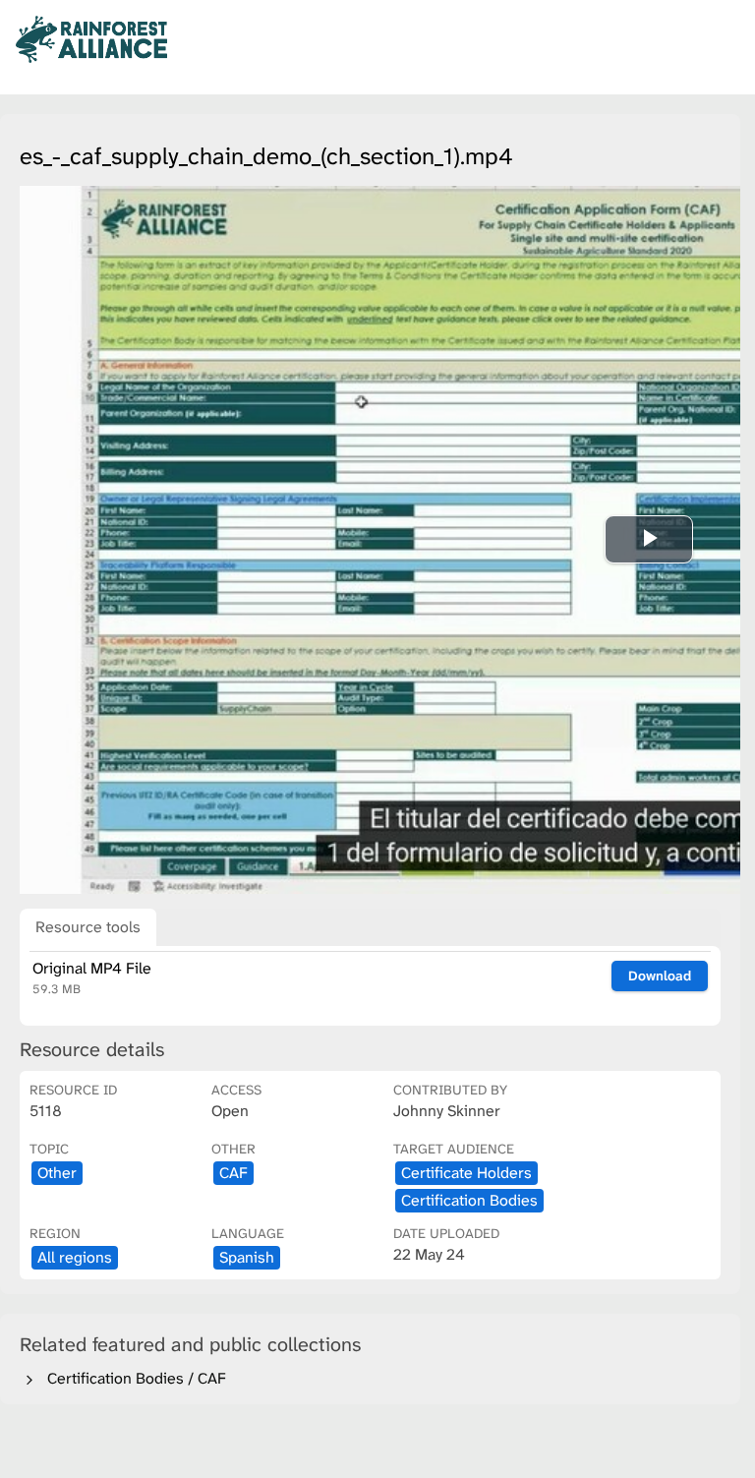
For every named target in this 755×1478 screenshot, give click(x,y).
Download (659, 975)
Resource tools (88, 926)
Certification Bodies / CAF (132, 1378)
